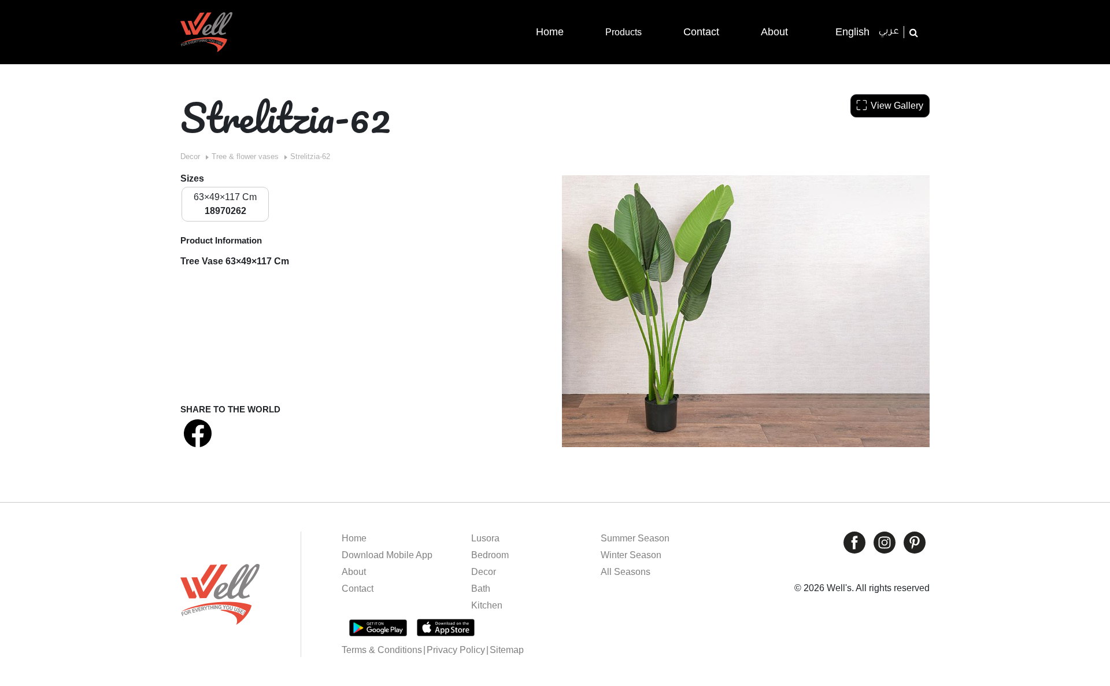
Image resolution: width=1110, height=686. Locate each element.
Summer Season (635, 538)
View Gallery (897, 105)
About (354, 572)
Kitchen (486, 605)
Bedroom (490, 555)
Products (623, 32)
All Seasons (625, 572)
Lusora (485, 538)
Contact (357, 588)
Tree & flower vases (245, 156)
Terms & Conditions (382, 650)
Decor (190, 156)
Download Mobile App (387, 555)
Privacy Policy (456, 650)
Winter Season (631, 555)
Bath (480, 588)
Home (354, 538)
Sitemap (507, 650)
